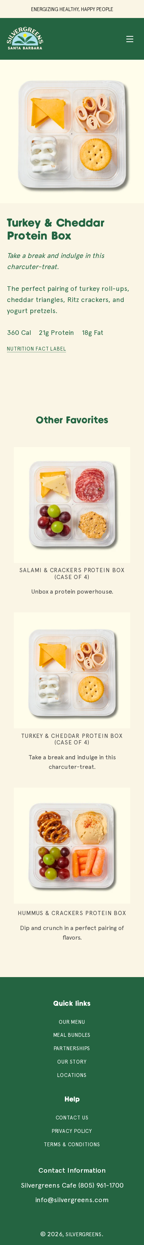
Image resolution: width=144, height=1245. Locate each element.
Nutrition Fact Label (36, 349)
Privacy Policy (72, 1131)
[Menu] (129, 38)
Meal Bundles (72, 1035)
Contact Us (72, 1118)
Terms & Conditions (72, 1144)
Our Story (72, 1062)
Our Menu (72, 1022)
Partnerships (72, 1048)
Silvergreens (84, 1234)
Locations (71, 1075)
